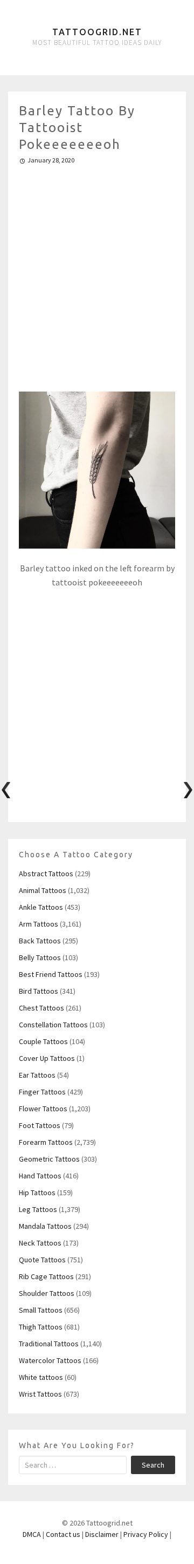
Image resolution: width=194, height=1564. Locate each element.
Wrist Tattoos (40, 1394)
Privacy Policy (145, 1534)
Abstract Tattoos (46, 873)
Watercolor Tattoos (50, 1360)
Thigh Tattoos (41, 1327)
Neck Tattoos (40, 1243)
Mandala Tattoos (45, 1226)
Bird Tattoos (38, 991)
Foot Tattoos (39, 1125)
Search (153, 1465)
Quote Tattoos (42, 1260)
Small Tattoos (41, 1310)
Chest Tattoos (41, 1008)
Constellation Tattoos (53, 1024)
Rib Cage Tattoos (46, 1276)
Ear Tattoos (37, 1075)
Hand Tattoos (40, 1176)
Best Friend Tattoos (50, 974)
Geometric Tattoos (49, 1159)
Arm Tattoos (38, 924)
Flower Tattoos (43, 1108)
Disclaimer (102, 1534)
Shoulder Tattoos (46, 1293)
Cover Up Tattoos (47, 1058)
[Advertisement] (97, 273)
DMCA (32, 1534)
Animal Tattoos (42, 890)
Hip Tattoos (37, 1192)
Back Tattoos (40, 941)
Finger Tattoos (42, 1092)
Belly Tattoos (40, 957)
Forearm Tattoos (46, 1142)
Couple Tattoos (43, 1041)
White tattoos (41, 1377)
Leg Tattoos (38, 1209)
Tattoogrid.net (97, 32)
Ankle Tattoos (41, 907)
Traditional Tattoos (49, 1343)
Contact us (63, 1534)
